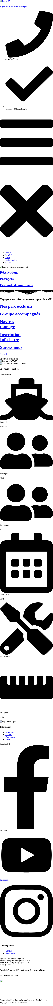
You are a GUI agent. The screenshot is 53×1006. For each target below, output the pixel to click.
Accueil (3, 354)
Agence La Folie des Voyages (13, 6)
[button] (26, 181)
